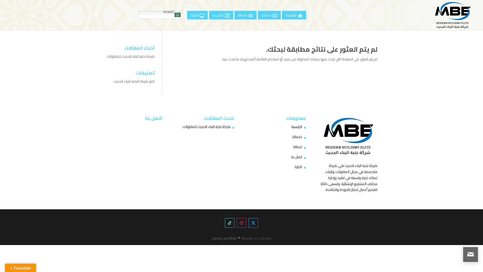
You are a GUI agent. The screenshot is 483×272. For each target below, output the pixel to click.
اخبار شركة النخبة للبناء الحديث (133, 81)
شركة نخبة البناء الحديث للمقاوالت (130, 56)
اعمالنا (297, 147)
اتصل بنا (296, 157)
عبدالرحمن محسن (224, 238)
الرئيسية (296, 126)
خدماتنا (297, 136)
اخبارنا (298, 166)
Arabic (169, 12)
